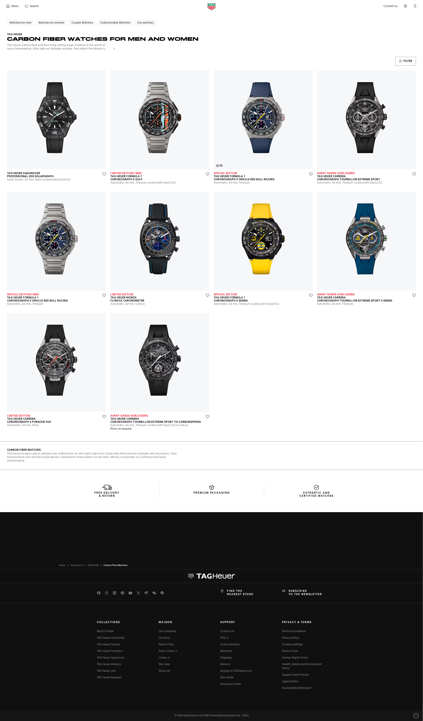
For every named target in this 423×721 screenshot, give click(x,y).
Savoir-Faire (166, 644)
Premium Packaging (211, 493)
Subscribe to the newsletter (305, 593)
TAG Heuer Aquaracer (110, 658)
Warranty (226, 651)
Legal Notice (290, 681)
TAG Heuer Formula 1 (110, 651)
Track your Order (230, 684)
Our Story (164, 638)
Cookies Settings (292, 644)
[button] (415, 6)
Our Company (167, 631)
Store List (164, 671)
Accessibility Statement (296, 688)
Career (163, 658)
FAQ (223, 638)
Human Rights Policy (295, 658)
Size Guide (227, 677)
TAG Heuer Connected (110, 638)
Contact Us (227, 631)
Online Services (229, 644)
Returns (225, 664)
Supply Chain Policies (295, 675)
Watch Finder (105, 631)
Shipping (226, 658)
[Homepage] (211, 6)
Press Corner (167, 651)
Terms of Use (290, 651)
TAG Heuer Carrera (108, 644)
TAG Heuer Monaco (109, 664)
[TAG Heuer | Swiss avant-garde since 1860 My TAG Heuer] (211, 576)
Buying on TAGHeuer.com (236, 671)
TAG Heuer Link (106, 671)
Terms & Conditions (294, 631)
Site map (164, 664)
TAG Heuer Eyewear (109, 677)
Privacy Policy (290, 638)
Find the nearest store (240, 593)
